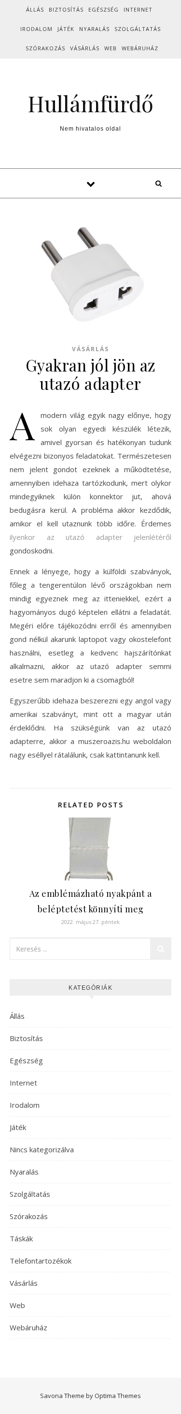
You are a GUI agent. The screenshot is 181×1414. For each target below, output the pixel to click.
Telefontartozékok (40, 1260)
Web (110, 48)
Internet (138, 9)
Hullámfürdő (90, 103)
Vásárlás (84, 48)
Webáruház (140, 48)
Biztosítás (66, 9)
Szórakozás (45, 48)
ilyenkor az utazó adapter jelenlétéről (90, 537)
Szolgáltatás (137, 28)
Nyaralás (94, 28)
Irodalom (36, 28)
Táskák (21, 1238)
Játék (65, 28)
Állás (35, 9)
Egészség (103, 9)
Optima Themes (118, 1395)
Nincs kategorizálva (42, 1149)
